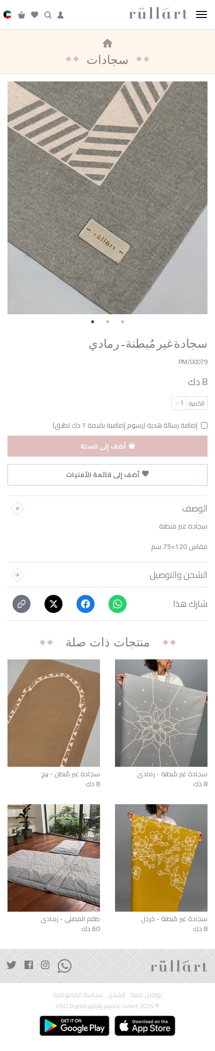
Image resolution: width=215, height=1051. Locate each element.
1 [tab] (93, 322)
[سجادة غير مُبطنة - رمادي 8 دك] (161, 713)
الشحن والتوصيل (179, 575)
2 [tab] (107, 322)
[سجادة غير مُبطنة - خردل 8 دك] (161, 858)
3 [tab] (123, 322)
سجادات (107, 59)
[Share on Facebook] (85, 604)
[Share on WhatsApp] (117, 604)
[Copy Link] (21, 604)
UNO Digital (71, 1006)
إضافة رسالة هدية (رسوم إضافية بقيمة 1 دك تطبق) (125, 425)
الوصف (195, 509)
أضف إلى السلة (103, 446)
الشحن (117, 995)
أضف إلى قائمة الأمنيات (103, 475)
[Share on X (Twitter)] (53, 604)
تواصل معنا (146, 995)
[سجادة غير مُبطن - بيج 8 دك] (54, 713)
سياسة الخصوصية (78, 995)
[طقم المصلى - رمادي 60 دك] (54, 858)
